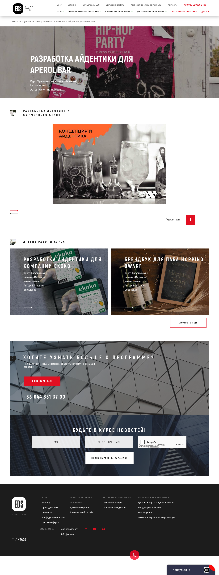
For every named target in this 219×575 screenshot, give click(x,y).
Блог (59, 5)
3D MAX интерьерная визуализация (156, 517)
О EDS (59, 12)
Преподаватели (50, 507)
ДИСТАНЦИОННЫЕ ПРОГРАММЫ (151, 12)
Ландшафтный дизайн (81, 512)
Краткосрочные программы (184, 12)
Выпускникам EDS (115, 5)
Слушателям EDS (91, 5)
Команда (46, 502)
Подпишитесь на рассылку (109, 458)
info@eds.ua (67, 534)
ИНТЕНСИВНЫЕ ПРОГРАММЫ (118, 12)
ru (205, 5)
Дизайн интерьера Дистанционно (155, 502)
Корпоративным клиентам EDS (146, 5)
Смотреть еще (188, 322)
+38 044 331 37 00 (44, 397)
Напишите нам (42, 381)
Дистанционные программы (154, 497)
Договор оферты (50, 522)
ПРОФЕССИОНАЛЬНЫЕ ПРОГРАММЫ (84, 12)
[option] (109, 169)
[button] (14, 213)
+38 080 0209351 (193, 5)
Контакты (172, 5)
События (72, 5)
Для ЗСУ (205, 12)
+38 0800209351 (69, 529)
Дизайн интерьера (79, 507)
